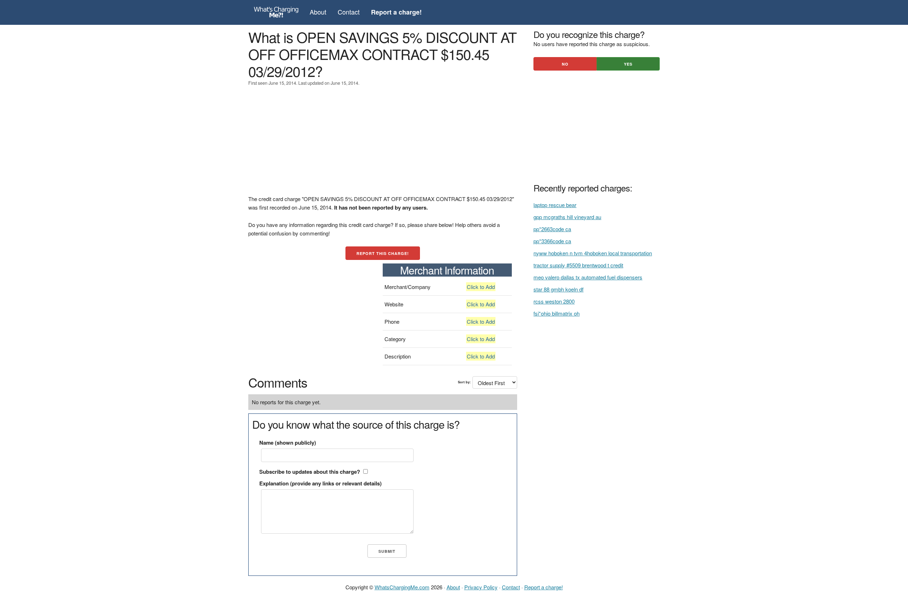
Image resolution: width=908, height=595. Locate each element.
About (318, 11)
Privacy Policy (481, 587)
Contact (349, 11)
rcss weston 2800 (554, 301)
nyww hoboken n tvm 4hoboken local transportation (592, 253)
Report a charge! (543, 587)
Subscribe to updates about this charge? (309, 472)
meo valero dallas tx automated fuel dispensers (587, 277)
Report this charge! (382, 253)
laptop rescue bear (554, 204)
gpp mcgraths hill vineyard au (567, 217)
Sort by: (464, 382)
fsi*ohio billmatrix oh (556, 313)
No (565, 64)
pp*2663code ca (552, 229)
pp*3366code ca (552, 241)
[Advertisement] (382, 145)
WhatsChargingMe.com (402, 587)
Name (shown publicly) (287, 442)
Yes (628, 64)
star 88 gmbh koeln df (558, 289)
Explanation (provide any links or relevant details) (320, 483)
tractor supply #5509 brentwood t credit (578, 265)
